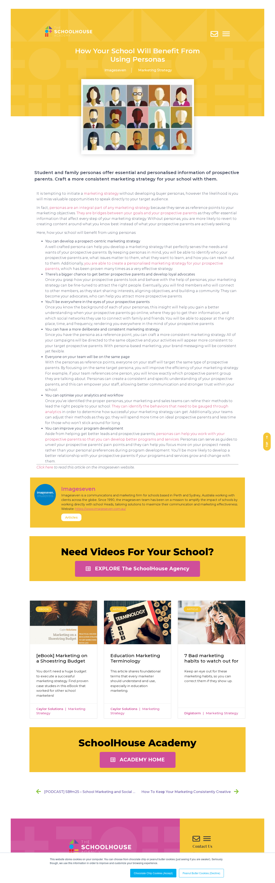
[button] (137, 569)
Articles (71, 517)
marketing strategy (101, 193)
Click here (45, 467)
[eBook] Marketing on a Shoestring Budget (61, 658)
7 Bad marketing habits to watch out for (211, 658)
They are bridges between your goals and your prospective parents (136, 213)
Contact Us (202, 846)
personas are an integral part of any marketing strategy (99, 208)
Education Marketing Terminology (135, 658)
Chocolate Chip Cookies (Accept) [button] (153, 873)
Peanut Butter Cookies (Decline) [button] (201, 873)
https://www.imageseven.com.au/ (100, 509)
